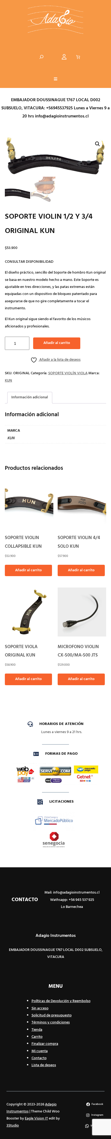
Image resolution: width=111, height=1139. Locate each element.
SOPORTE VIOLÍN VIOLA (68, 373)
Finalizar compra (45, 1044)
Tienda (37, 1030)
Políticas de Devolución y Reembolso (61, 1001)
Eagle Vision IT (36, 1118)
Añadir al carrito (56, 343)
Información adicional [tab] (29, 397)
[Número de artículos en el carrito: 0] (78, 57)
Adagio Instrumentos (56, 935)
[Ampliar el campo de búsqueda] (41, 57)
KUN (8, 381)
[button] (55, 79)
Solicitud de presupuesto (52, 1015)
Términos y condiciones (51, 1022)
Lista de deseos (44, 1065)
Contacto (39, 1058)
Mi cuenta (40, 1051)
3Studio (12, 1125)
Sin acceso (40, 1008)
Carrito (37, 1037)
